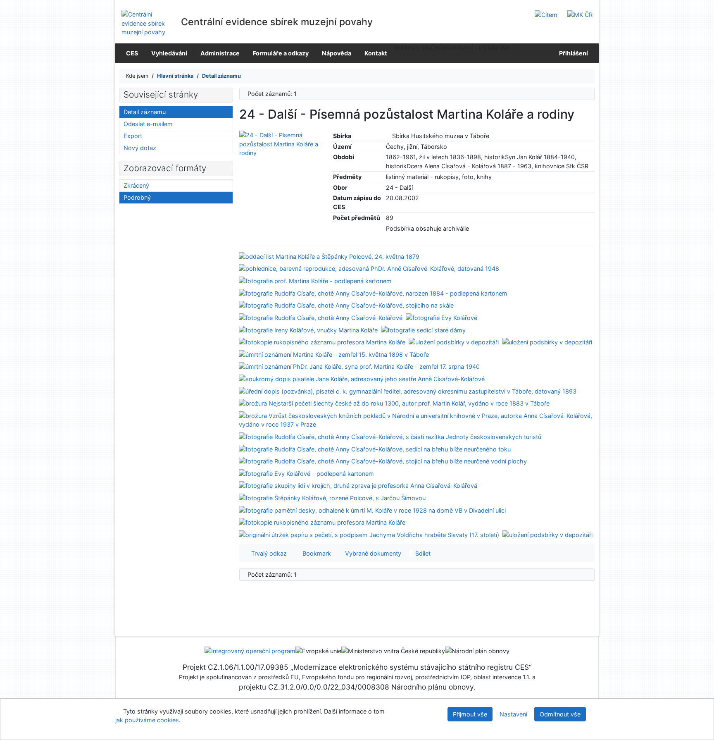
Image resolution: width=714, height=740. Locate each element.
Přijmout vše (470, 714)
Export (133, 135)
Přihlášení (572, 53)
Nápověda (336, 53)
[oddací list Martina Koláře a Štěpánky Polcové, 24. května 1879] (329, 256)
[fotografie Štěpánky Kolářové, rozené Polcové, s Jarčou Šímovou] (332, 497)
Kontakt (375, 53)
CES (132, 53)
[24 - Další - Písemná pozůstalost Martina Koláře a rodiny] (279, 143)
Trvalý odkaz (267, 553)
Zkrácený (136, 185)
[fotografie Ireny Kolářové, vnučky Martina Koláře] (308, 329)
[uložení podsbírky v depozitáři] (453, 341)
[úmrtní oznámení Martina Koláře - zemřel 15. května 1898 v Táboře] (334, 353)
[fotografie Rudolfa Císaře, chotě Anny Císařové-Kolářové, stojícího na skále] (346, 304)
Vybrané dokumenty (372, 553)
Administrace (220, 53)
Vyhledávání (169, 53)
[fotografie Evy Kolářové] (441, 317)
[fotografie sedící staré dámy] (423, 329)
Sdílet (422, 553)
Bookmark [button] (315, 553)
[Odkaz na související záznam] (388, 135)
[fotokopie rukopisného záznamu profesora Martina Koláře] (322, 341)
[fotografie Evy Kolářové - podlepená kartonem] (306, 473)
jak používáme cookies (147, 719)
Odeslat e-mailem (148, 123)
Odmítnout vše (560, 714)
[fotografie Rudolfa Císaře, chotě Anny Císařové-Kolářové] (320, 317)
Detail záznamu (145, 111)
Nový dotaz (140, 147)
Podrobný (137, 197)
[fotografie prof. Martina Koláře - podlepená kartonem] (315, 280)
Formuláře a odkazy (281, 53)
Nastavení (513, 714)
